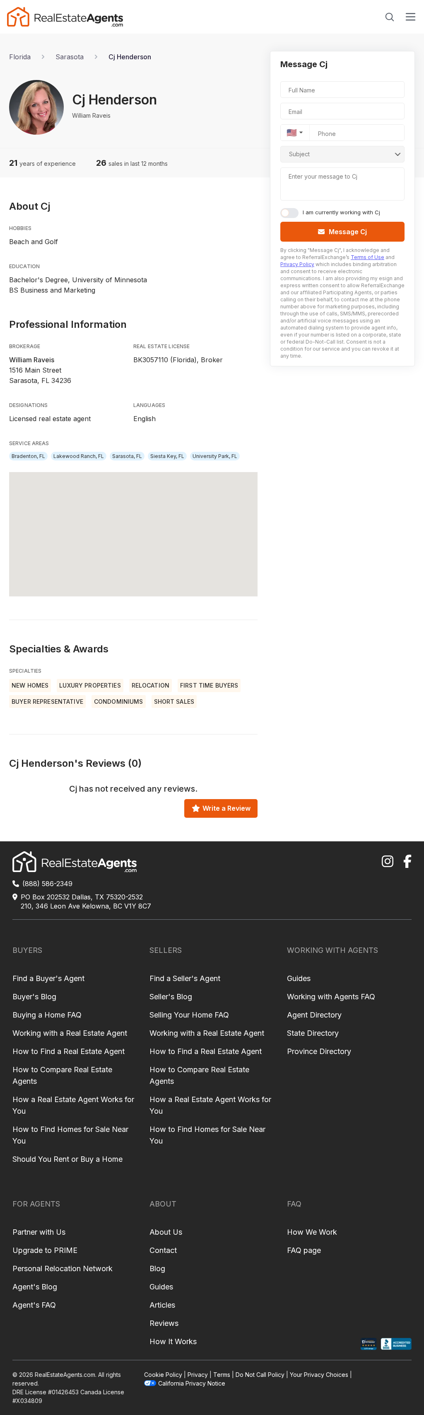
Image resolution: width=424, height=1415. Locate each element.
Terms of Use (367, 257)
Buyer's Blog (34, 996)
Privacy (198, 1374)
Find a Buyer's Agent (48, 978)
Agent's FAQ (34, 1305)
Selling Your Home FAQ (189, 1014)
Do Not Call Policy (260, 1374)
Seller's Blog (170, 996)
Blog (157, 1268)
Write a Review (226, 808)
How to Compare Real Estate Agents (62, 1075)
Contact (163, 1250)
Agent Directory (314, 1014)
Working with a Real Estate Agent (69, 1033)
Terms (221, 1374)
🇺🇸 (292, 133)
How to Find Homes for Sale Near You (70, 1135)
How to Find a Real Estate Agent (68, 1051)
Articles (162, 1305)
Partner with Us (38, 1232)
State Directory (313, 1033)
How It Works (173, 1341)
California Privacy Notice (191, 1383)
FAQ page (304, 1250)
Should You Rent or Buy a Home (67, 1159)
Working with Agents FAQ (331, 996)
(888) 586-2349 (47, 883)
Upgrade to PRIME (44, 1250)
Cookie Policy (163, 1374)
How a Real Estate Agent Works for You (73, 1105)
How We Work (312, 1232)
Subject (299, 153)
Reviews (163, 1323)
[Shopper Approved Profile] (369, 1344)
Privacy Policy (297, 264)
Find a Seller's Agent (184, 978)
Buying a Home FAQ (47, 1014)
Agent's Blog (34, 1286)
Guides (299, 978)
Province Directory (319, 1051)
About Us (165, 1232)
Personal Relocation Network (62, 1268)
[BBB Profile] (396, 1344)
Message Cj (348, 232)
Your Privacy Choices (319, 1374)
